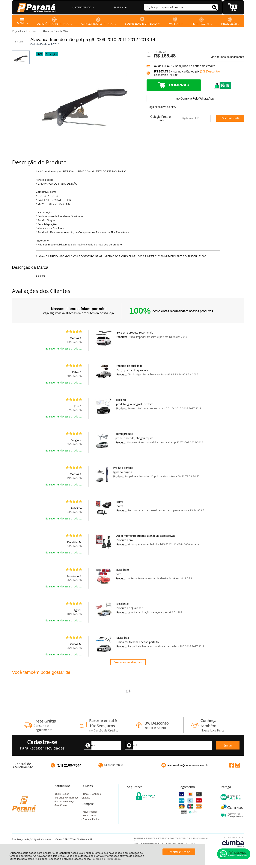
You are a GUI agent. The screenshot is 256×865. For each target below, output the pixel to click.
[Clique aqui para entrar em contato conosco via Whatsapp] (233, 853)
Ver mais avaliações (128, 662)
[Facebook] (231, 765)
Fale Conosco (62, 805)
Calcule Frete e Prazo (160, 118)
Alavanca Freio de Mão (55, 31)
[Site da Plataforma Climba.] (233, 841)
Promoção (51, 54)
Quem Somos (62, 794)
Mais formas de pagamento (227, 56)
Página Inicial (19, 31)
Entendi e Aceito (179, 852)
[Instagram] (237, 765)
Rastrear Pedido (91, 819)
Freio (35, 31)
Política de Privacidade (106, 858)
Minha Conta (89, 815)
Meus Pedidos (90, 812)
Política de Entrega (64, 801)
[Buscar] (214, 7)
